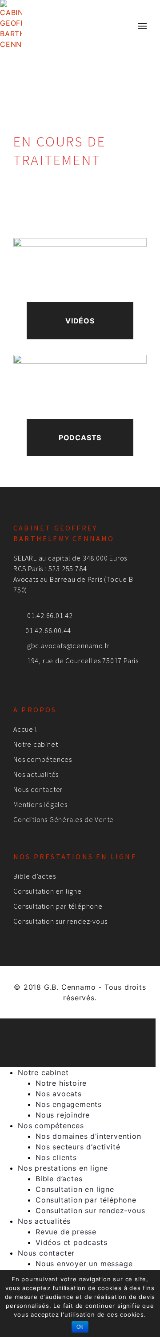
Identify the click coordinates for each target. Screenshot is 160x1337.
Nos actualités (36, 774)
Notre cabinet (35, 744)
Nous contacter (38, 789)
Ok (80, 1327)
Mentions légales (40, 804)
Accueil (25, 729)
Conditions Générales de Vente (63, 819)
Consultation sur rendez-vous (60, 921)
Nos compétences (42, 759)
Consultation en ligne (47, 891)
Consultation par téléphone (58, 906)
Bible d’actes (34, 876)
